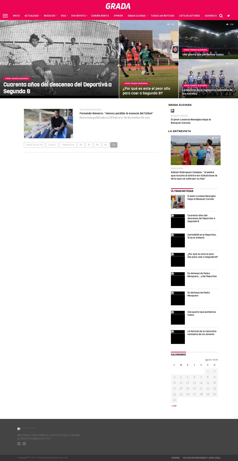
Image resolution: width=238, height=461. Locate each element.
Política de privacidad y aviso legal (202, 458)
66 (81, 145)
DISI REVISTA (78, 15)
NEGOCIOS (49, 15)
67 (89, 145)
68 (97, 145)
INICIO (16, 15)
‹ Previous (67, 145)
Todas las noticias (162, 15)
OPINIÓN (118, 15)
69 (105, 145)
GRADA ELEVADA (136, 15)
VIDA (63, 15)
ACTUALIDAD (32, 15)
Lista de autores (189, 15)
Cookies (175, 458)
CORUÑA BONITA (100, 15)
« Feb (173, 406)
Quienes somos (214, 15)
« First (52, 145)
